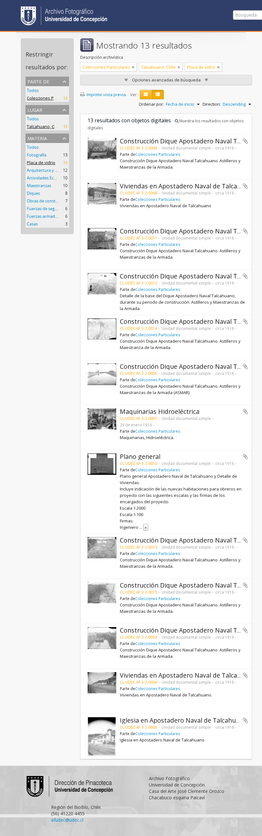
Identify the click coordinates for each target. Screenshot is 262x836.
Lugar (34, 109)
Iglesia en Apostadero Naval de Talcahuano (183, 720)
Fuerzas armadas (43, 216)
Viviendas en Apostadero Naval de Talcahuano (188, 186)
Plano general (140, 456)
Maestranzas (39, 185)
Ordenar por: (151, 104)
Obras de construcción (48, 201)
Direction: (212, 104)
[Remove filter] (133, 67)
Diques (33, 193)
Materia (37, 137)
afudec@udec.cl (67, 820)
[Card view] (146, 94)
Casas (32, 224)
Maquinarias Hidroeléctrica (159, 411)
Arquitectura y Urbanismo (51, 170)
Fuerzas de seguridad (47, 208)
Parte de (38, 81)
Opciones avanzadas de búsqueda (166, 80)
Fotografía (36, 155)
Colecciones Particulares (50, 98)
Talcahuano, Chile (44, 126)
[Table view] (157, 94)
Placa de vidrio (41, 162)
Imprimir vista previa (106, 94)
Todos (33, 90)
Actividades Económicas (49, 178)
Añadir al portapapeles (245, 141)
